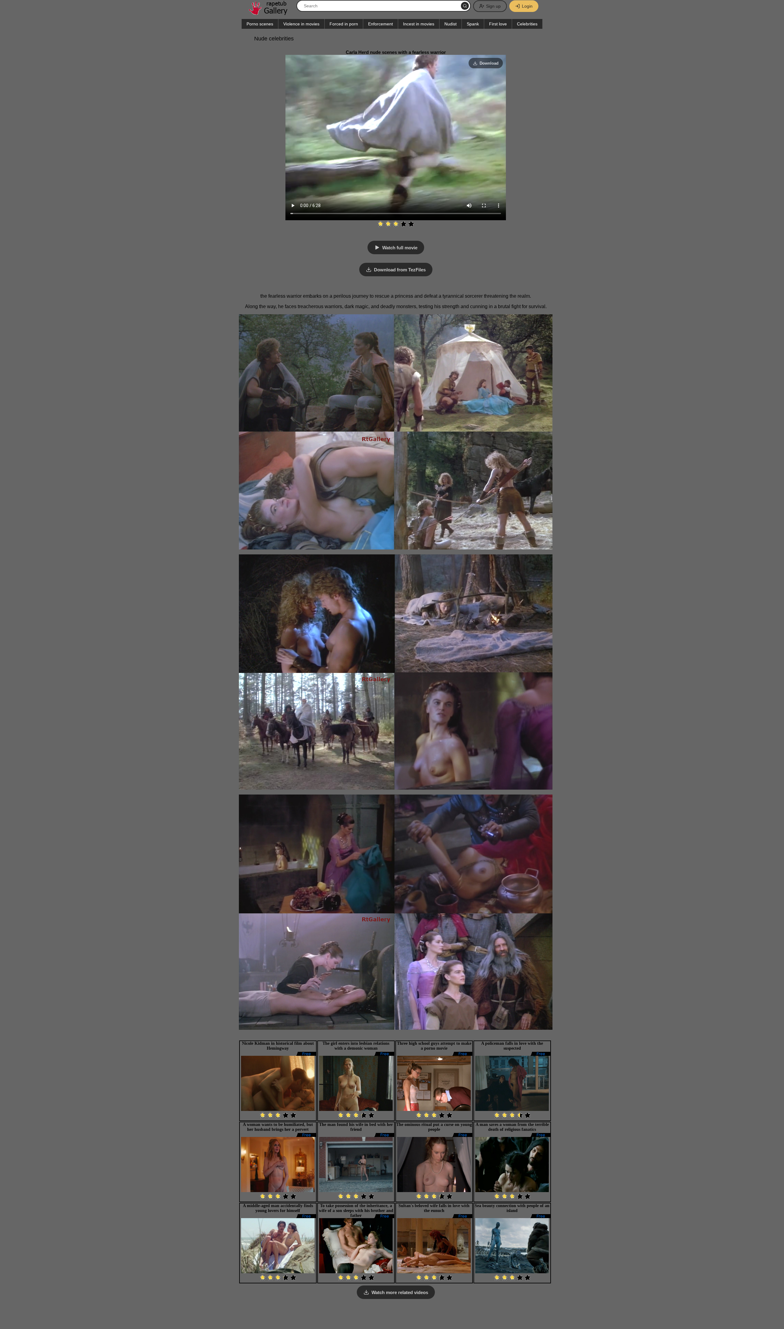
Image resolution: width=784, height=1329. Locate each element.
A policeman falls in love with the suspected (512, 1046)
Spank (473, 23)
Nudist (450, 23)
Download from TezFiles (400, 269)
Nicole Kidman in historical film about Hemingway (278, 1046)
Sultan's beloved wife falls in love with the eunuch (433, 1208)
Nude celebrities (274, 39)
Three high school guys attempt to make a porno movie (434, 1046)
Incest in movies (418, 23)
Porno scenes (260, 23)
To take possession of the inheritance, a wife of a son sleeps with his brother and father (356, 1210)
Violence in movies (301, 23)
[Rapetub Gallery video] (271, 13)
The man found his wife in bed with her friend (356, 1127)
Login (527, 6)
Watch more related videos (399, 1292)
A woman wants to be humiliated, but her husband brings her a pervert (278, 1127)
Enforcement (380, 23)
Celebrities (527, 23)
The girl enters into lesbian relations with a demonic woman (355, 1046)
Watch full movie (399, 247)
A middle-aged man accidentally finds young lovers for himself (278, 1208)
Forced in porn (344, 23)
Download (489, 63)
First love (498, 23)
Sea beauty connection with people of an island (512, 1208)
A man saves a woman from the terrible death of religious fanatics (512, 1127)
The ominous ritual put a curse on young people (434, 1127)
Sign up (493, 6)
